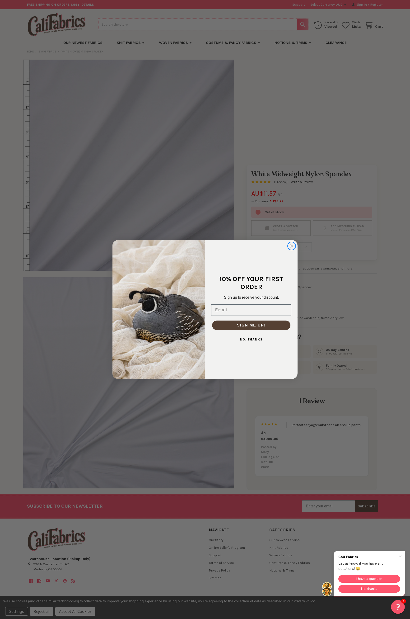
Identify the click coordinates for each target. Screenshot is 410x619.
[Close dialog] (291, 246)
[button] (398, 607)
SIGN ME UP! (251, 325)
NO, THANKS (251, 339)
